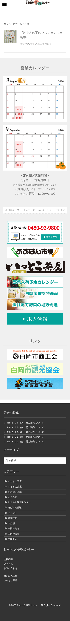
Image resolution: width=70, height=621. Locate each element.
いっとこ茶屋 (15, 486)
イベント (12, 513)
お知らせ (27, 44)
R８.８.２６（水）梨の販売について (25, 422)
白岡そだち (13, 528)
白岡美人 (12, 539)
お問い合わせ (10, 568)
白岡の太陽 (13, 533)
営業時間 (12, 518)
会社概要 (8, 559)
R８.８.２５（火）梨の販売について (25, 427)
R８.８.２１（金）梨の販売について (25, 441)
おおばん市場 (15, 492)
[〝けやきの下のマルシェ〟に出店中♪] (10, 36)
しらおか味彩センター (19, 502)
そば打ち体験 (15, 507)
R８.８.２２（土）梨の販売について (25, 437)
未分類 (11, 523)
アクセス (8, 564)
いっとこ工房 (15, 481)
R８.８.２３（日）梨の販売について (25, 432)
